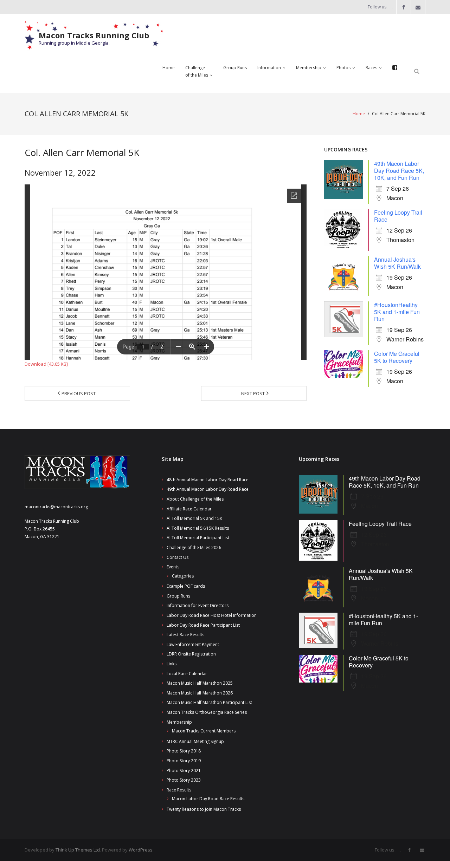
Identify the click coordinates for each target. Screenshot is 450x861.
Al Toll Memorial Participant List (198, 538)
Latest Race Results (185, 635)
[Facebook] (395, 68)
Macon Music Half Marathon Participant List (209, 702)
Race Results (179, 790)
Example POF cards (186, 586)
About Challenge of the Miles (195, 499)
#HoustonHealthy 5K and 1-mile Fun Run (397, 312)
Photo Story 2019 (184, 761)
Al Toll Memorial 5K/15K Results (198, 528)
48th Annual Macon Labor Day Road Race (208, 480)
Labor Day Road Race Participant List (203, 625)
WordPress (141, 850)
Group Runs (178, 596)
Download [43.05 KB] (46, 364)
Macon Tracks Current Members (204, 731)
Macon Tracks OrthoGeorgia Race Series (207, 712)
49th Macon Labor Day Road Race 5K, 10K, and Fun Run (399, 170)
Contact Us (177, 557)
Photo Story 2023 (184, 780)
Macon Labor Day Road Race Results (208, 799)
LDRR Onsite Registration (191, 654)
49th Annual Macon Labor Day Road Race (208, 489)
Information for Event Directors (198, 605)
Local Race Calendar (187, 674)
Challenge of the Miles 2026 (194, 547)
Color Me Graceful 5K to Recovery (396, 357)
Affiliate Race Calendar (189, 509)
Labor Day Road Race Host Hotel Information (212, 615)
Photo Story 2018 (184, 751)
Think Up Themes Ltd (78, 850)
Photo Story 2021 (184, 771)
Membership (179, 722)
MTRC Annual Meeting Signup (195, 741)
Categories (183, 576)
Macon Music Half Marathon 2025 (200, 683)
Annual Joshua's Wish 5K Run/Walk (397, 262)
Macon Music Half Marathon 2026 (200, 693)
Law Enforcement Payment (193, 644)
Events (173, 567)
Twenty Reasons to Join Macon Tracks (204, 809)
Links (171, 664)
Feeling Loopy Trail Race (398, 215)
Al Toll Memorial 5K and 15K (194, 518)
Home (359, 114)
